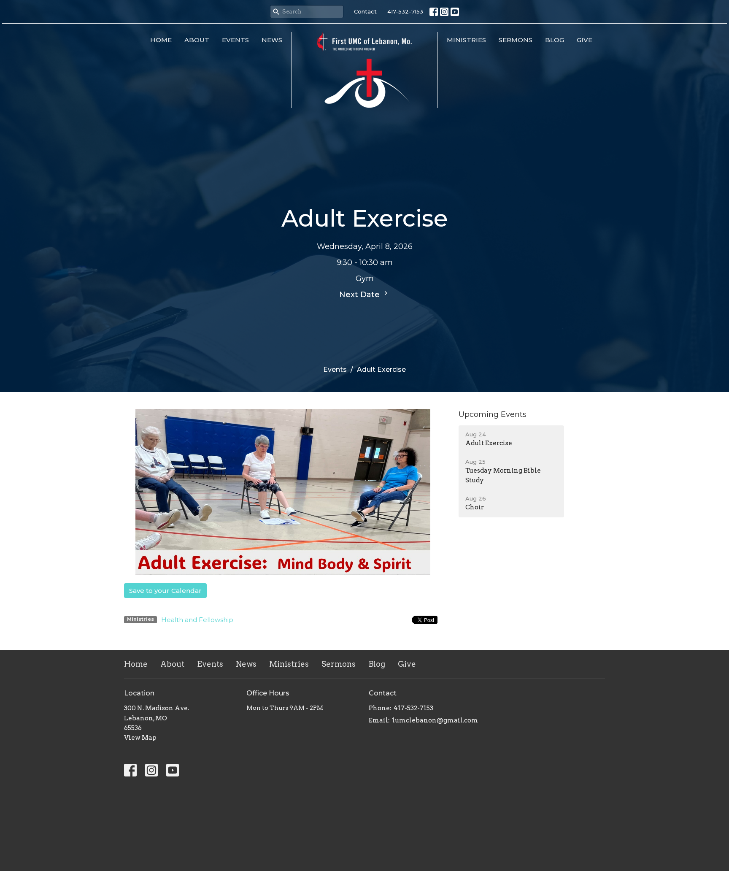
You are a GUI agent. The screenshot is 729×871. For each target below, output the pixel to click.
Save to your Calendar (165, 591)
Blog (554, 40)
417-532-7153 (405, 11)
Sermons (515, 40)
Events (235, 40)
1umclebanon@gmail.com (435, 720)
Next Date (360, 294)
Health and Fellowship (197, 620)
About (196, 40)
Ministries (466, 40)
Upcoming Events (492, 414)
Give (584, 40)
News (272, 40)
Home (161, 40)
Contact (365, 11)
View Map (140, 737)
